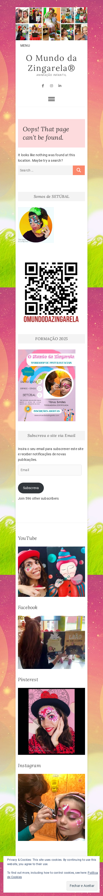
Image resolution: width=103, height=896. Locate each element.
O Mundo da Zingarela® (51, 63)
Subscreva (31, 488)
